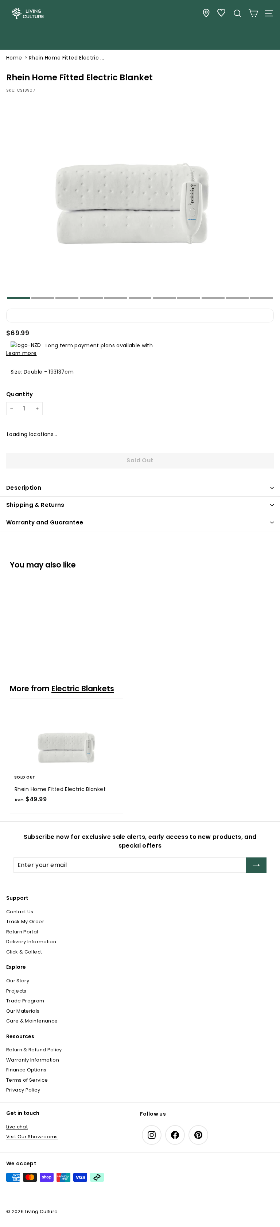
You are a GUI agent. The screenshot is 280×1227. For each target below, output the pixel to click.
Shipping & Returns (35, 505)
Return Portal (22, 931)
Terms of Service (27, 1080)
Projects (16, 990)
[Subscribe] (256, 865)
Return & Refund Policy (34, 1049)
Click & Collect (24, 951)
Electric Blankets (82, 688)
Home (14, 57)
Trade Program (25, 1000)
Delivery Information (31, 941)
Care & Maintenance (32, 1020)
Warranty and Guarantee (44, 522)
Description (23, 488)
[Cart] (253, 13)
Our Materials (23, 1011)
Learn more (21, 353)
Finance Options (26, 1069)
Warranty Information (32, 1059)
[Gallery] (140, 198)
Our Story (17, 980)
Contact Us (20, 911)
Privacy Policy (23, 1089)
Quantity (19, 394)
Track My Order (25, 921)
